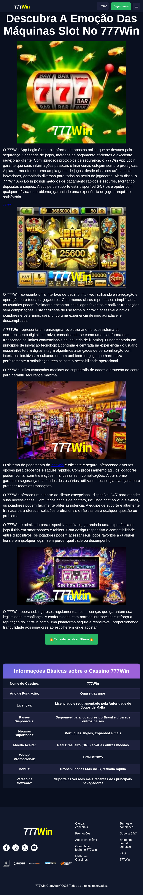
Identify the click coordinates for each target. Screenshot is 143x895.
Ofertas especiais (81, 825)
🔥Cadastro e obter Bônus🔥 (71, 639)
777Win (8, 204)
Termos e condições (126, 825)
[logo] (21, 3)
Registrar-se (121, 5)
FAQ (123, 853)
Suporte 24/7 (128, 833)
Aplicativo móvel (86, 839)
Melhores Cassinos (81, 858)
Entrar (103, 6)
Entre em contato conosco (126, 843)
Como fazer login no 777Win (86, 848)
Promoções (82, 833)
